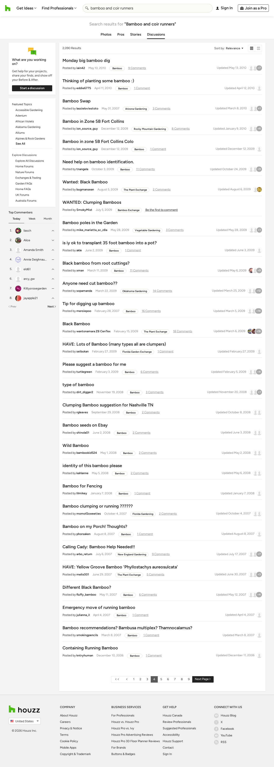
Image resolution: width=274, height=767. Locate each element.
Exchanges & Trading (28, 177)
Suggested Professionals (179, 728)
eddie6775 (83, 88)
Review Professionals (177, 722)
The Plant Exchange (135, 189)
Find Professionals (57, 8)
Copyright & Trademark (75, 754)
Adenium (21, 115)
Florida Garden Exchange (137, 351)
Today (16, 218)
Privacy (65, 728)
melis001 (82, 574)
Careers (65, 722)
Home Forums (24, 166)
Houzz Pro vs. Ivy (122, 728)
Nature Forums (24, 172)
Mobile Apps (68, 747)
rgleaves (82, 412)
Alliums (20, 132)
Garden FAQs (23, 183)
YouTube (226, 735)
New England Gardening (132, 554)
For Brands (118, 747)
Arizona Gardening (136, 108)
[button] (229, 48)
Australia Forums (25, 200)
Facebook (227, 729)
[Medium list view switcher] (258, 48)
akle (79, 250)
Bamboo (117, 68)
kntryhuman (84, 655)
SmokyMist (84, 210)
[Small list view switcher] (251, 48)
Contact (168, 747)
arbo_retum (84, 554)
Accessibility (171, 735)
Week (32, 218)
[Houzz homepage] (7, 8)
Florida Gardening (143, 513)
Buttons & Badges (123, 754)
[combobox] (148, 8)
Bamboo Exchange (129, 210)
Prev (13, 306)
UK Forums (22, 194)
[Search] (87, 8)
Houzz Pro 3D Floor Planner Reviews (135, 741)
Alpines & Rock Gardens (30, 138)
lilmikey (81, 493)
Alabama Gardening (27, 127)
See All (20, 143)
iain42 (80, 68)
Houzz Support (173, 741)
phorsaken (83, 534)
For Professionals (122, 715)
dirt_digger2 (84, 392)
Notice (77, 728)
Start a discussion (32, 88)
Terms (64, 735)
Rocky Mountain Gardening (150, 128)
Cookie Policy (69, 741)
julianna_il (83, 615)
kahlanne (82, 473)
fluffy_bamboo (86, 594)
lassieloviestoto (87, 108)
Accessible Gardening (29, 110)
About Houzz (68, 715)
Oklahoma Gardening (134, 291)
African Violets (24, 121)
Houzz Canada (172, 715)
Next (51, 306)
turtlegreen (84, 372)
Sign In (167, 754)
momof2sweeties (88, 513)
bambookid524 (86, 453)
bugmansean (85, 189)
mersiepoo (83, 311)
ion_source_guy (87, 128)
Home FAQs (23, 189)
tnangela (82, 169)
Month (48, 218)
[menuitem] (26, 8)
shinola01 (82, 432)
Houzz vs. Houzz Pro (125, 722)
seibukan (82, 351)
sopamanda (84, 291)
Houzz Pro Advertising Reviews (132, 735)
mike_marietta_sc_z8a (91, 230)
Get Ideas (24, 8)
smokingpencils (87, 635)
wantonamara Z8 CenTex (93, 331)
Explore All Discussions (29, 160)
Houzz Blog (228, 715)
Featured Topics (22, 104)
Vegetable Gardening (147, 230)
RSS (223, 742)
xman (80, 270)
